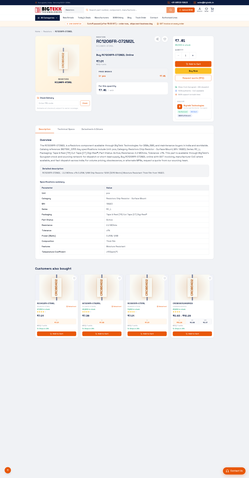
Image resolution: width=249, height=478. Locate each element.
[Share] (157, 39)
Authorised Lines (169, 17)
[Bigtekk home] (48, 10)
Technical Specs (66, 129)
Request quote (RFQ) (193, 78)
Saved (206, 11)
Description (45, 129)
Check (85, 103)
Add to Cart (195, 64)
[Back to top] (8, 470)
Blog (129, 17)
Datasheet (72, 306)
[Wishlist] (165, 39)
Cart (212, 11)
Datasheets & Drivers (92, 129)
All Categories (47, 18)
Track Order (140, 17)
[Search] (170, 10)
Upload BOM (187, 10)
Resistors (47, 31)
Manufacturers (102, 17)
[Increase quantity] (193, 55)
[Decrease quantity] (178, 55)
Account (199, 11)
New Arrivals (68, 17)
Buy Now (193, 71)
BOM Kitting (118, 17)
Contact (154, 17)
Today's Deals (84, 17)
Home (37, 31)
